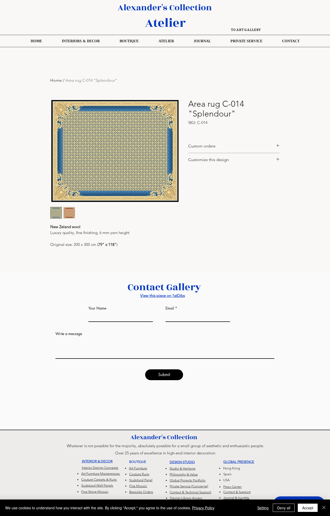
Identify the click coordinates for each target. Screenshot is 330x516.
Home (56, 80)
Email (170, 308)
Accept (307, 507)
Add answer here (68, 369)
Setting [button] (263, 507)
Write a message (68, 334)
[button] (129, 41)
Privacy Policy (203, 507)
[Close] (324, 508)
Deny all (283, 507)
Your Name (97, 308)
